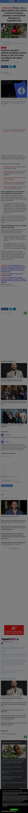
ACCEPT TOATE (14, 809)
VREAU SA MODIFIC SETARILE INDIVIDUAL (8, 811)
